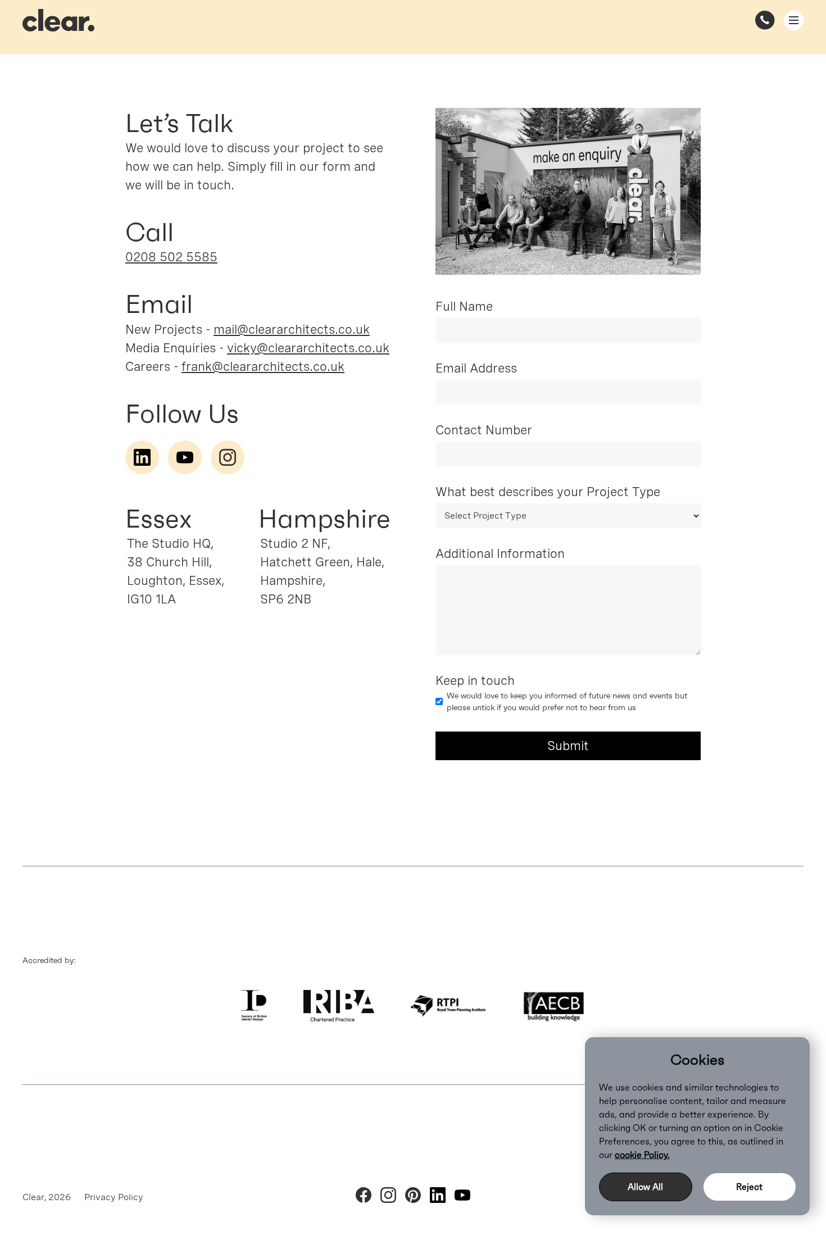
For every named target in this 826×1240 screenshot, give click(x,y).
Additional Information (500, 553)
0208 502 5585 (171, 256)
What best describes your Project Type (547, 491)
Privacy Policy (113, 1197)
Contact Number (483, 430)
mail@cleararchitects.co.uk (292, 329)
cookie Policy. (642, 1154)
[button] (794, 20)
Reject (749, 1186)
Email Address (476, 368)
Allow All (645, 1186)
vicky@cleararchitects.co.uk (308, 347)
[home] (58, 20)
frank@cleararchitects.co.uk (262, 366)
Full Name (464, 306)
